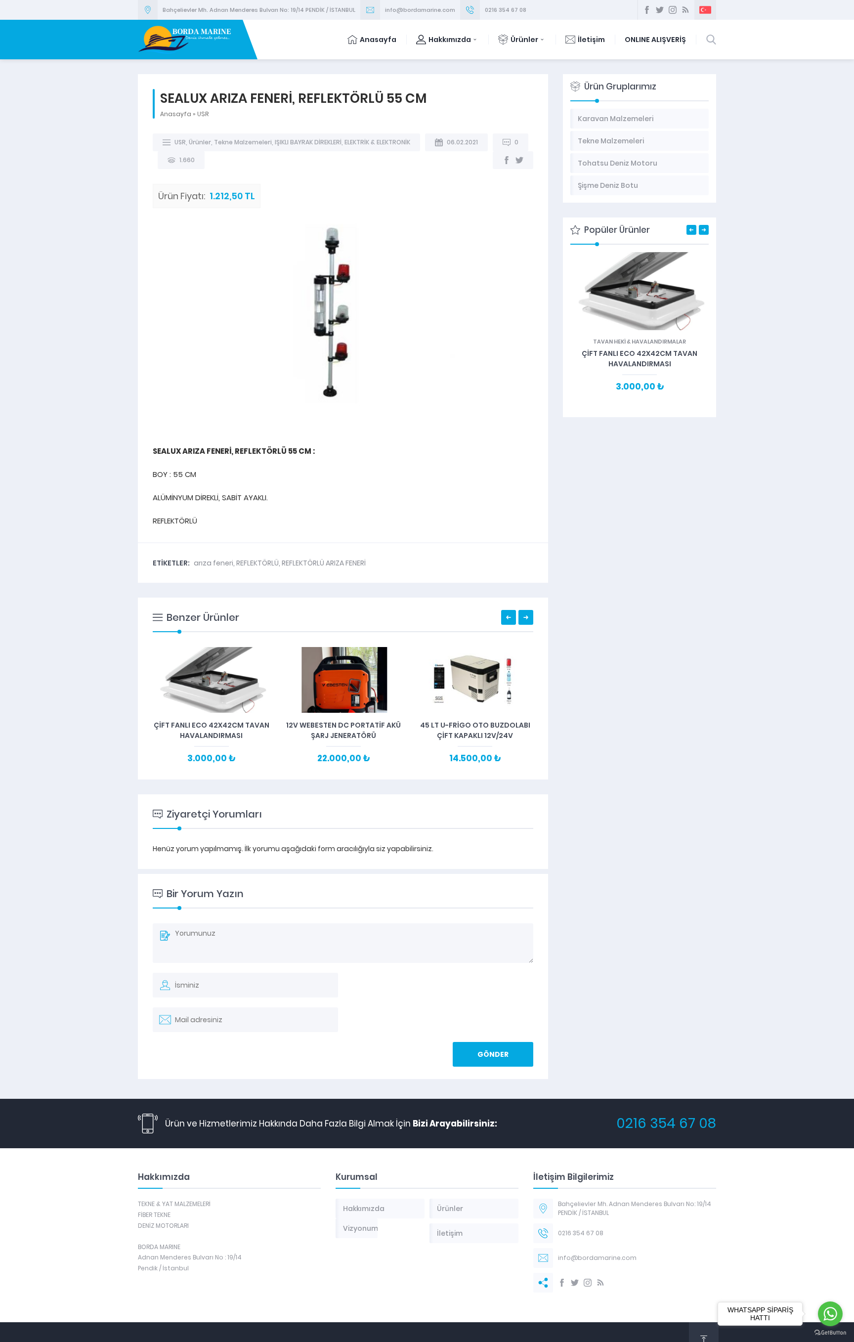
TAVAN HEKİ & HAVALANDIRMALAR (639, 342)
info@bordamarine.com (420, 10)
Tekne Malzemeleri (243, 142)
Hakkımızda (449, 39)
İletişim (591, 39)
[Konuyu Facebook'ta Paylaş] (507, 160)
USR (203, 114)
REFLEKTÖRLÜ (257, 563)
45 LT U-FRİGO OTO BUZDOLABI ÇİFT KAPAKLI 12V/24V (475, 730)
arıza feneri (213, 563)
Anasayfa (378, 39)
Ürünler (524, 39)
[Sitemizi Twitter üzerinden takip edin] (660, 10)
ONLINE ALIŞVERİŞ (655, 39)
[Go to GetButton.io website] (830, 1332)
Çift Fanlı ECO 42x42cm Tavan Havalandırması (211, 730)
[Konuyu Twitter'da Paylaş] (519, 160)
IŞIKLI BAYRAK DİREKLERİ (308, 142)
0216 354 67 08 (505, 10)
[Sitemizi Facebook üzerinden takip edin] (647, 10)
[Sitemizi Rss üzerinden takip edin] (685, 10)
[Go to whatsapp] (830, 1313)
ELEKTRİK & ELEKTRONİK (377, 142)
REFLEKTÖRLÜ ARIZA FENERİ (324, 563)
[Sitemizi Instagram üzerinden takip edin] (673, 10)
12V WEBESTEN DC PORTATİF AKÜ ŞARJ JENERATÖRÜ (343, 730)
